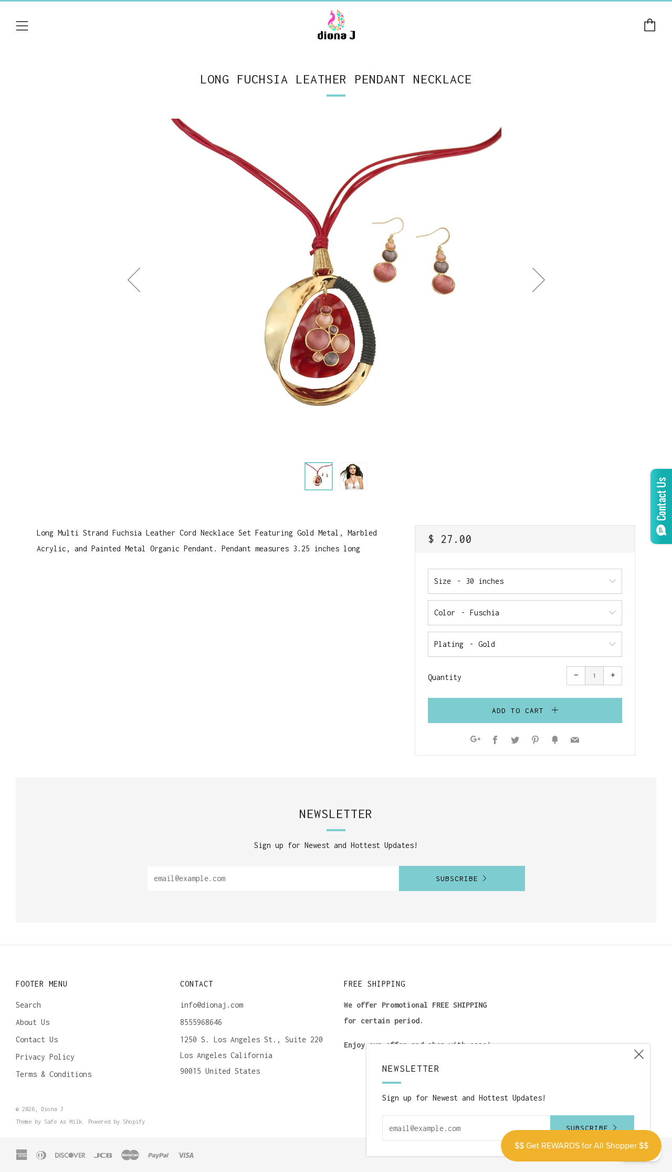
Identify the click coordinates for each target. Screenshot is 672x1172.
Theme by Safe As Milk (49, 1121)
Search (28, 1004)
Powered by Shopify (116, 1121)
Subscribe (457, 878)
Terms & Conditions (53, 1074)
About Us (32, 1022)
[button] (318, 476)
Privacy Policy (45, 1056)
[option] (336, 284)
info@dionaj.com (211, 1004)
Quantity (444, 677)
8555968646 (201, 1022)
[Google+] (475, 740)
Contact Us (37, 1039)
